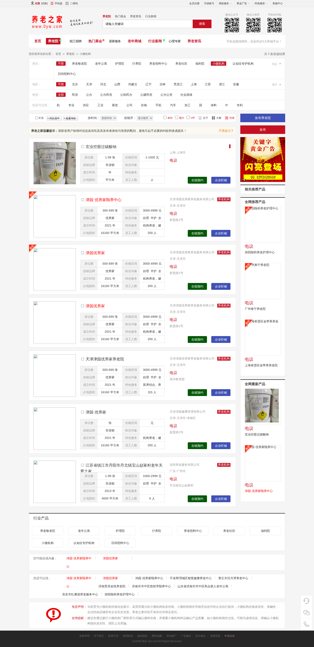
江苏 (208, 84)
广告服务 (186, 635)
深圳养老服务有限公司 (185, 464)
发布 (263, 129)
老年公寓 (101, 63)
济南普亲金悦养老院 (111, 586)
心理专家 (175, 41)
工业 (100, 105)
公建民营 (146, 94)
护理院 (119, 63)
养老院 (107, 16)
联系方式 (113, 635)
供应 (86, 105)
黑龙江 (178, 84)
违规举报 (215, 635)
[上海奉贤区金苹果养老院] (263, 337)
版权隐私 (142, 635)
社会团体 (186, 94)
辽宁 (148, 84)
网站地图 (157, 635)
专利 (240, 105)
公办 (89, 94)
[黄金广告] (262, 160)
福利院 (199, 63)
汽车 (173, 105)
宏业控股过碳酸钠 (101, 147)
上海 (194, 84)
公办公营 (166, 94)
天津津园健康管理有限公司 (187, 411)
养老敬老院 (79, 63)
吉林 (163, 84)
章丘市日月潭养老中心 (233, 578)
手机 (158, 105)
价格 (144, 105)
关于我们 (99, 635)
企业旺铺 (221, 180)
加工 (188, 105)
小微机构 (85, 53)
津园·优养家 (96, 412)
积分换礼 (200, 635)
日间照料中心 (67, 73)
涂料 (214, 105)
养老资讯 (135, 16)
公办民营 (106, 94)
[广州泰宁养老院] (263, 281)
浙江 (222, 84)
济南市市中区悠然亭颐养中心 (151, 586)
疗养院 (136, 63)
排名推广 (171, 635)
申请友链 (229, 635)
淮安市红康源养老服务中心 (80, 594)
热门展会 (120, 16)
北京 (75, 84)
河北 (103, 84)
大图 (218, 117)
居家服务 (115, 41)
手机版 (58, 3)
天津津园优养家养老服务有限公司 (192, 199)
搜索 (202, 23)
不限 (61, 63)
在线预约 (197, 180)
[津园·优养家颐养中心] (263, 463)
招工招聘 (76, 41)
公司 (129, 105)
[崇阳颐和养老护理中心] (263, 224)
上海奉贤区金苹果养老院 (261, 365)
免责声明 (84, 635)
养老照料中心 (158, 63)
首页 (37, 41)
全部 (61, 94)
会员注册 (194, 3)
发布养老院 (263, 118)
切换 (44, 3)
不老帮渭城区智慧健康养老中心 (191, 578)
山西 (117, 84)
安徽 (236, 84)
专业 (71, 105)
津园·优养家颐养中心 (149, 578)
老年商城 (134, 41)
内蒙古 (132, 84)
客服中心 (278, 3)
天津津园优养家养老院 (105, 359)
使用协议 (128, 635)
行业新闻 (150, 16)
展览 (115, 105)
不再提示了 (226, 130)
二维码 (74, 3)
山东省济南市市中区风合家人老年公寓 (203, 586)
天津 (89, 84)
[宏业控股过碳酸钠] (263, 407)
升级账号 (209, 3)
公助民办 (126, 94)
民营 (75, 94)
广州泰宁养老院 (255, 308)
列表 (232, 117)
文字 (205, 117)
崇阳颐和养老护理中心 (260, 252)
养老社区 (181, 63)
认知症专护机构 (243, 63)
